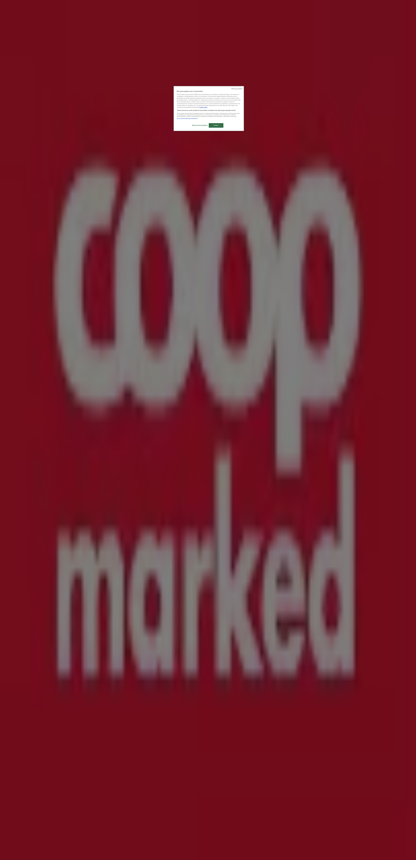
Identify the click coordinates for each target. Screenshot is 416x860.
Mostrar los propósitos (200, 125)
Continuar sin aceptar (236, 88)
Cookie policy (203, 107)
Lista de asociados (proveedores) (187, 118)
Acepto (216, 125)
